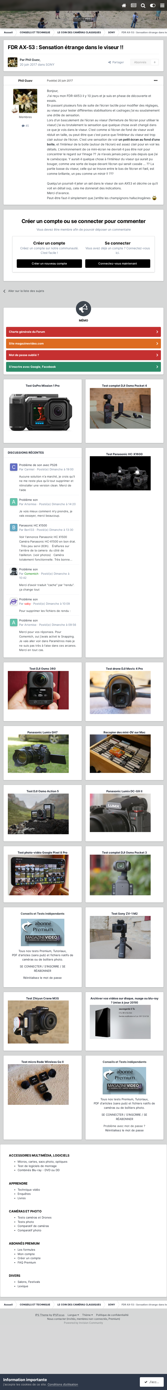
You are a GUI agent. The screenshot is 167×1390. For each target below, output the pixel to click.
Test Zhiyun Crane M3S (42, 998)
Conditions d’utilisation (63, 1384)
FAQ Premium (27, 1262)
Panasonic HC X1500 (33, 525)
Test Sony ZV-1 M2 (124, 913)
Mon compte (26, 1254)
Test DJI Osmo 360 (42, 668)
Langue (72, 1315)
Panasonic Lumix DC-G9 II (124, 791)
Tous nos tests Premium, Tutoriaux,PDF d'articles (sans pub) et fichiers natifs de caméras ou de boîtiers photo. (42, 955)
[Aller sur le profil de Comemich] (13, 571)
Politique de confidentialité (112, 1315)
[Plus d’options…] (155, 80)
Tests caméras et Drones (35, 1217)
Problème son (28, 499)
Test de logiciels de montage (37, 1166)
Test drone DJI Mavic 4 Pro (124, 668)
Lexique (23, 1286)
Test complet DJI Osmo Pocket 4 (124, 385)
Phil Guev (25, 80)
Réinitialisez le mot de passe (42, 977)
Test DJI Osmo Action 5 (43, 791)
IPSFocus (58, 1315)
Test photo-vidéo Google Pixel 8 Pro (42, 852)
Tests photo (26, 1222)
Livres (22, 1198)
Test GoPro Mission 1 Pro (43, 385)
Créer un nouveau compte (49, 263)
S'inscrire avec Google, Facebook (32, 366)
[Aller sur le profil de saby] (13, 601)
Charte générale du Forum (27, 331)
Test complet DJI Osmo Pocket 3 (124, 852)
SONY (50, 64)
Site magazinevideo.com (26, 343)
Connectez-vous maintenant (117, 263)
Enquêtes (24, 1193)
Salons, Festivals (29, 1281)
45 (27, 125)
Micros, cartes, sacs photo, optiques (42, 1161)
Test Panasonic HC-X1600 (124, 454)
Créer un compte (29, 1258)
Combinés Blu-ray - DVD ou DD (39, 1170)
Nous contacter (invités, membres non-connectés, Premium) (83, 1318)
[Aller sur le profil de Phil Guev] (12, 62)
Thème (86, 1315)
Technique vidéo (29, 1189)
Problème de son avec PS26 (38, 465)
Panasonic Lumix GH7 (42, 732)
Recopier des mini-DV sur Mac (124, 732)
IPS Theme (41, 1315)
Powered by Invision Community (83, 1322)
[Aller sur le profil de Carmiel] (13, 467)
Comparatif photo (29, 1230)
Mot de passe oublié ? (24, 355)
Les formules (26, 1249)
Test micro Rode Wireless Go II (42, 1062)
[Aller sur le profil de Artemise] (13, 502)
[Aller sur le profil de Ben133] (13, 527)
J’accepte (155, 1382)
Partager (117, 62)
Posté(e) (60, 80)
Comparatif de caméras (33, 1226)
